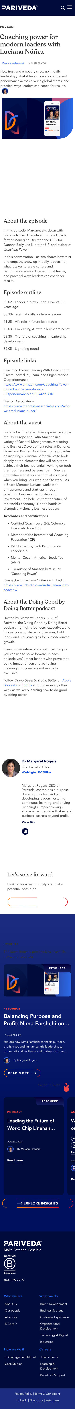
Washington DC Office (36, 772)
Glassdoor (36, 1400)
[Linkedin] (25, 831)
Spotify (27, 685)
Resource (12, 1008)
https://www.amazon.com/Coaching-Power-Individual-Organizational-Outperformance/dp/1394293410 (36, 389)
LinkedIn (21, 1400)
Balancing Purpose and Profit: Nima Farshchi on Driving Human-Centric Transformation (34, 1020)
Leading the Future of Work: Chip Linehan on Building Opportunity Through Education (30, 1125)
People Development (13, 63)
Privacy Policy (23, 1393)
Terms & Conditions (47, 1393)
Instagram (52, 1400)
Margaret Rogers (25, 91)
